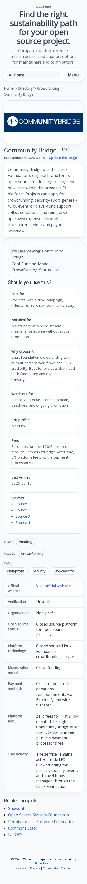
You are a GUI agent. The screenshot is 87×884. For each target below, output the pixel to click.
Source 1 (22, 503)
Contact (66, 868)
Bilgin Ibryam (43, 863)
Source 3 (22, 516)
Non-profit (15, 571)
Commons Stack (22, 828)
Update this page (63, 157)
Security (39, 571)
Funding (25, 541)
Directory (25, 88)
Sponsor (21, 868)
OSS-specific (64, 571)
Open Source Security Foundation (38, 815)
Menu (73, 75)
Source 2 (22, 510)
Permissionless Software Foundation (41, 821)
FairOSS (15, 834)
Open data (50, 868)
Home (9, 88)
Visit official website (53, 585)
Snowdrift (17, 808)
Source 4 (22, 522)
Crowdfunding (48, 88)
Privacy (35, 868)
